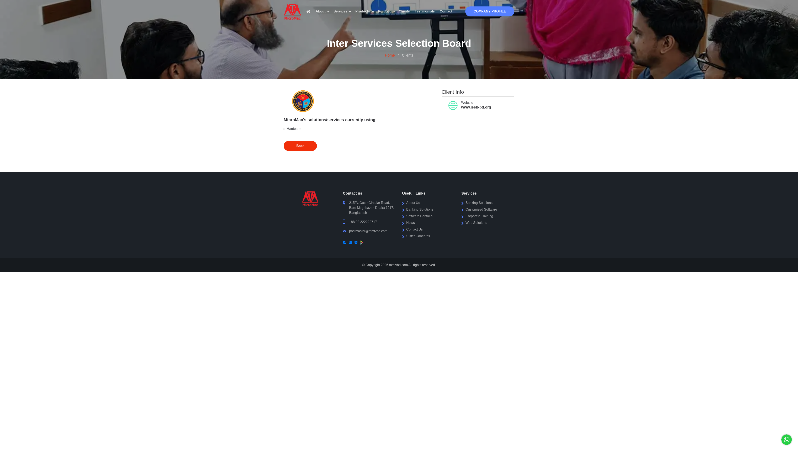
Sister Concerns (418, 236)
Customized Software (481, 209)
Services (340, 11)
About (320, 11)
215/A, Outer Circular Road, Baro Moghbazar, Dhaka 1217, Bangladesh (371, 208)
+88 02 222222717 (363, 222)
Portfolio (385, 11)
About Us (413, 203)
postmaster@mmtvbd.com (368, 231)
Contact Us (414, 229)
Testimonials (425, 11)
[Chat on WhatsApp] (786, 439)
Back (300, 146)
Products (362, 11)
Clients (404, 11)
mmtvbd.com (398, 265)
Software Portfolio (419, 216)
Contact (446, 11)
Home (390, 55)
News (410, 222)
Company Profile (490, 11)
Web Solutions (476, 222)
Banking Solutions (419, 209)
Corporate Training (479, 216)
